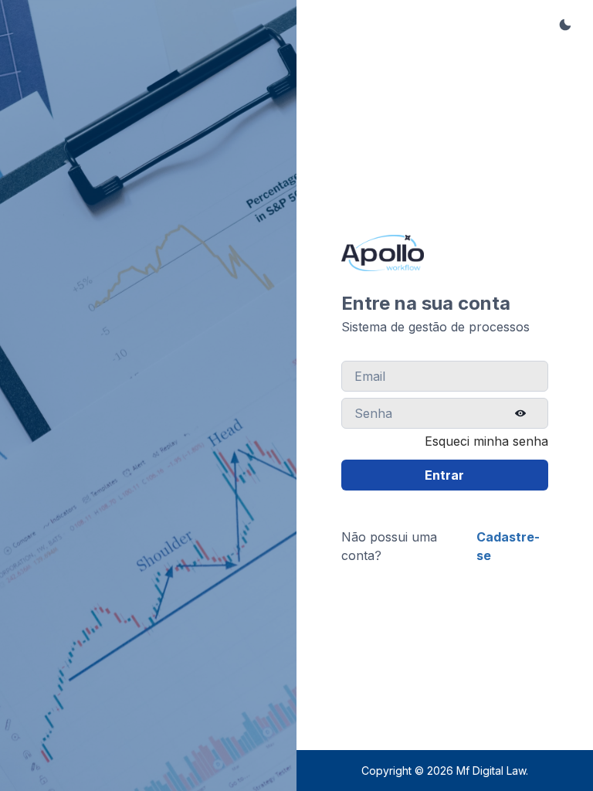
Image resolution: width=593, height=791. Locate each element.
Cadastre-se (508, 546)
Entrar (444, 475)
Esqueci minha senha (486, 441)
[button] (565, 24)
